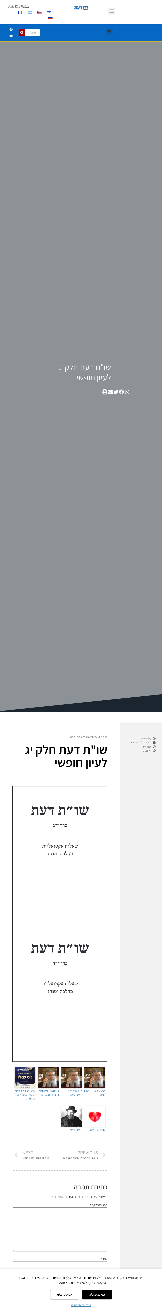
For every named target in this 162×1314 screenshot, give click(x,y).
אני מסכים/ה (97, 1294)
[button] (111, 11)
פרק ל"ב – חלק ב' (97, 1129)
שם (104, 1259)
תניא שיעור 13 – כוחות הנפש (94, 1092)
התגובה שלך (98, 1205)
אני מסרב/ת (65, 1294)
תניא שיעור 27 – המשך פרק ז (74, 1092)
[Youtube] (11, 36)
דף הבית (103, 737)
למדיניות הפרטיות (81, 1305)
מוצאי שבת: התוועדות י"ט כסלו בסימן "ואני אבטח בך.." (25, 1094)
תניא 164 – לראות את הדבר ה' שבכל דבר (49, 1092)
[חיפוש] (22, 32)
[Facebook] (11, 29)
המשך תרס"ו (76, 1129)
